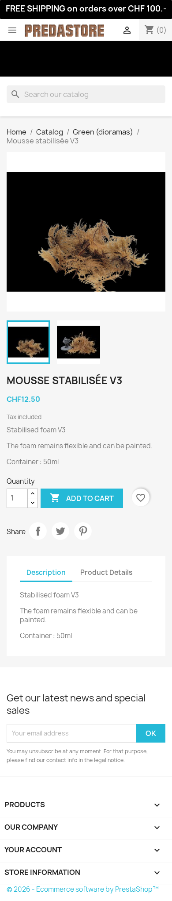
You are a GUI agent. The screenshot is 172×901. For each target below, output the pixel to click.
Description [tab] (46, 572)
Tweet (60, 531)
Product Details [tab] (106, 572)
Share (38, 531)
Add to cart (82, 498)
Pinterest (83, 531)
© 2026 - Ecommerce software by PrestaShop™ (83, 889)
